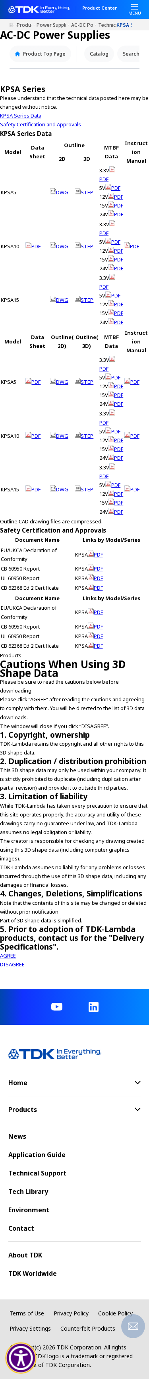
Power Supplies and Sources (54, 24)
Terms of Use (27, 1313)
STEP (87, 192)
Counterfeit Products (87, 1328)
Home (13, 24)
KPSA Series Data (20, 115)
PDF (36, 246)
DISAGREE (12, 964)
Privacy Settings (30, 1328)
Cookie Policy (115, 1313)
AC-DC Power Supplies (84, 24)
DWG (62, 192)
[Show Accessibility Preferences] (21, 1358)
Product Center (99, 8)
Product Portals (27, 24)
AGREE (8, 955)
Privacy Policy (71, 1313)
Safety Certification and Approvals (40, 124)
